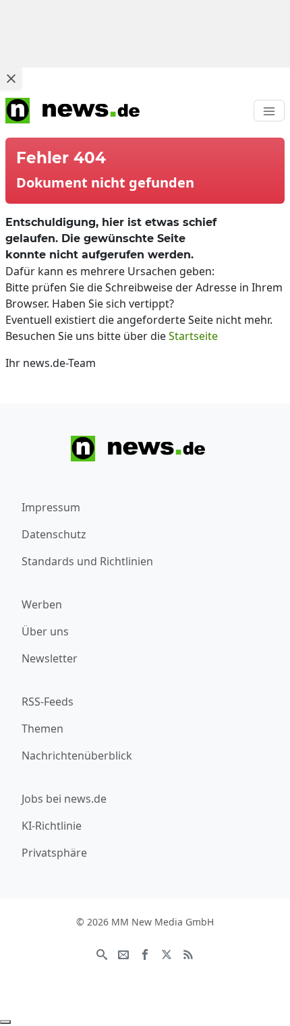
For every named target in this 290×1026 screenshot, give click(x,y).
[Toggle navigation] (269, 110)
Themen (42, 728)
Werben (42, 604)
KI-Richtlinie (52, 825)
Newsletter (50, 658)
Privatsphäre (54, 852)
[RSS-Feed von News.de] (188, 953)
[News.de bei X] (166, 953)
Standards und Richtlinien (87, 561)
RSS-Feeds (48, 701)
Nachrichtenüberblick (77, 755)
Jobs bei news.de (64, 798)
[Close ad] (11, 78)
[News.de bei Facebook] (145, 953)
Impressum (51, 507)
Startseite (193, 336)
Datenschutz (54, 534)
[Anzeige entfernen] (5, 1022)
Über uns (45, 631)
